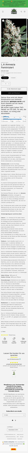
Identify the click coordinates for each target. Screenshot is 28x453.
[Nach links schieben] (11, 60)
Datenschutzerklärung (10, 436)
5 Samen (14, 78)
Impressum (20, 438)
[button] (2, 11)
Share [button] (3, 331)
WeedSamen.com (11, 434)
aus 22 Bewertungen (13, 359)
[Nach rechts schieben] (17, 60)
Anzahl (2, 80)
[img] (14, 357)
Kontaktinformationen (11, 438)
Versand (7, 72)
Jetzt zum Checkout (14, 93)
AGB (17, 436)
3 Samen (5, 77)
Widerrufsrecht (20, 434)
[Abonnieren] (23, 415)
